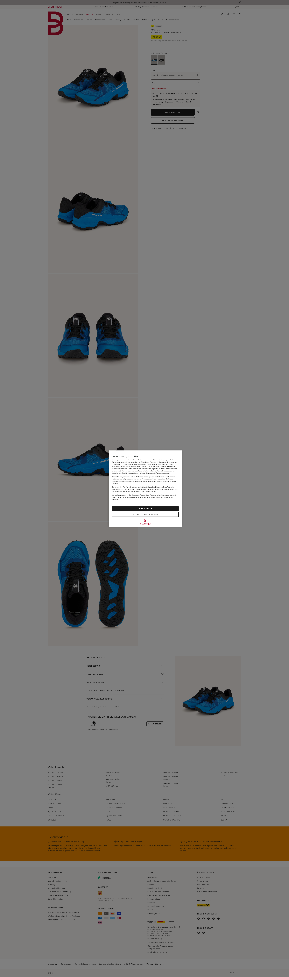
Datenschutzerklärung (162, 497)
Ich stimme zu (145, 508)
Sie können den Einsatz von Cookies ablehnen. (140, 491)
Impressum (115, 499)
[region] (145, 488)
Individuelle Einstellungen (145, 514)
